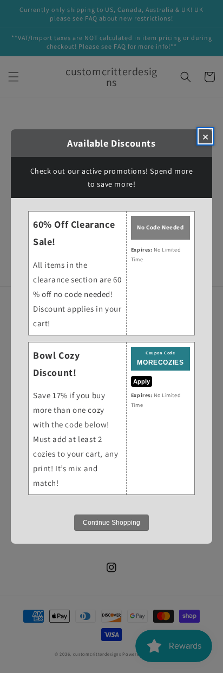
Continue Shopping (111, 522)
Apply (141, 381)
